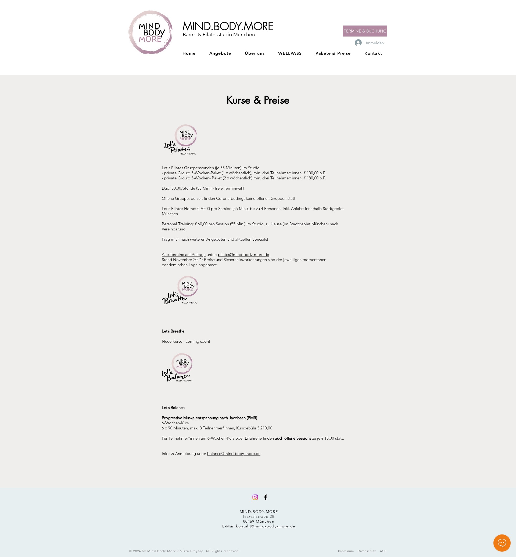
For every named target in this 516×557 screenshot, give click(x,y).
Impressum (346, 551)
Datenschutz (367, 551)
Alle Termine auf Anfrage (184, 254)
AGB (383, 551)
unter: (212, 254)
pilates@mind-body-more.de (243, 254)
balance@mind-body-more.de (233, 453)
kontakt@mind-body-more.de (265, 526)
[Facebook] (265, 497)
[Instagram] (255, 497)
